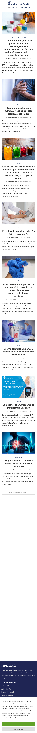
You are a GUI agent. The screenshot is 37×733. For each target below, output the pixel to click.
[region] (18, 715)
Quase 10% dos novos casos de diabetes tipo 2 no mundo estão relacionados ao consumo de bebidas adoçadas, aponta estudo (18, 172)
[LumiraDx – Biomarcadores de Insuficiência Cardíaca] (18, 387)
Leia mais (13, 718)
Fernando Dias (12, 411)
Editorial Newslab (12, 58)
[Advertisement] (18, 576)
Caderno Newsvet (7, 695)
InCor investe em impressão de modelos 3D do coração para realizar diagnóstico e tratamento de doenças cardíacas (18, 290)
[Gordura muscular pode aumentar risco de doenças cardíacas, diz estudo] (18, 90)
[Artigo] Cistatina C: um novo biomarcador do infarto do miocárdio (18, 463)
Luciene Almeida (13, 470)
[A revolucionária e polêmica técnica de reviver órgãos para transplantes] (18, 331)
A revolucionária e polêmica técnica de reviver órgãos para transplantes (18, 352)
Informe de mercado (7, 692)
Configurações (18, 729)
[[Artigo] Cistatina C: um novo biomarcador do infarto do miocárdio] (18, 443)
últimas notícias (8, 683)
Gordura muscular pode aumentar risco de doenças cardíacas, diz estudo (18, 111)
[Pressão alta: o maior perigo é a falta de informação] (18, 213)
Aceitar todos (18, 724)
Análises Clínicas (6, 686)
